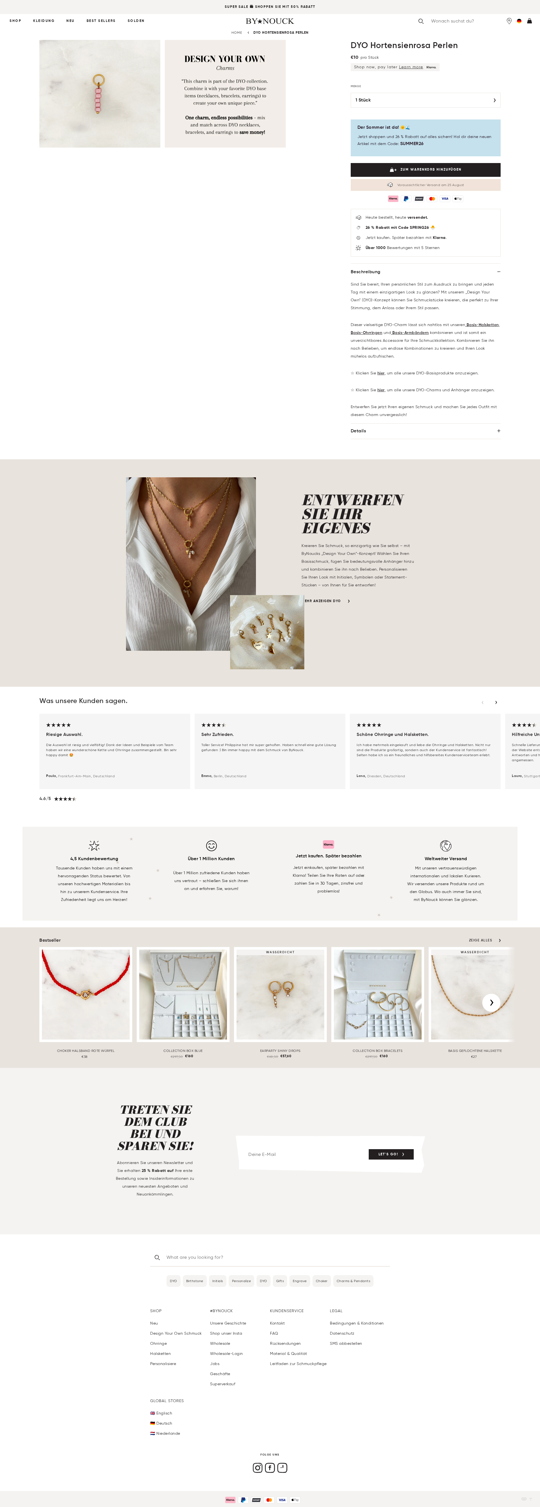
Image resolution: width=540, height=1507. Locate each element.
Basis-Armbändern (410, 333)
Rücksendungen (285, 1343)
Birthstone (194, 1281)
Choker (322, 1281)
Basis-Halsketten (482, 325)
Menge (356, 86)
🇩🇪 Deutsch (161, 1423)
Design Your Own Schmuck (176, 1333)
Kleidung (44, 21)
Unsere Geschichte (228, 1323)
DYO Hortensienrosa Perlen (281, 33)
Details (358, 431)
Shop (15, 21)
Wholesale (220, 1343)
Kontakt (277, 1323)
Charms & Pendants (353, 1281)
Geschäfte (220, 1374)
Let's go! (388, 1154)
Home (236, 32)
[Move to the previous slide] (482, 702)
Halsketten (160, 1353)
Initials (217, 1281)
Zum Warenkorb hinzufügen (431, 169)
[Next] (491, 1002)
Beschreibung (366, 272)
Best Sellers (101, 21)
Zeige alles (480, 940)
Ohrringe (158, 1343)
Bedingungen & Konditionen (357, 1323)
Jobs (214, 1363)
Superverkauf (222, 1384)
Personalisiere (163, 1363)
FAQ (274, 1333)
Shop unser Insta (226, 1333)
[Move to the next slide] (496, 702)
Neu (70, 21)
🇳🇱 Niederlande (165, 1433)
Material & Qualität (288, 1353)
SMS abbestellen (346, 1343)
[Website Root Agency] (530, 1499)
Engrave (300, 1281)
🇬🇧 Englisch (161, 1413)
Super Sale (236, 7)
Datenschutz (342, 1333)
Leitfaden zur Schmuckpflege (298, 1363)
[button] (519, 21)
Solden (136, 21)
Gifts (280, 1281)
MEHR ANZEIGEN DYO (321, 601)
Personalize (241, 1281)
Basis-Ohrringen (366, 333)
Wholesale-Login (226, 1353)
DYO (173, 1281)
